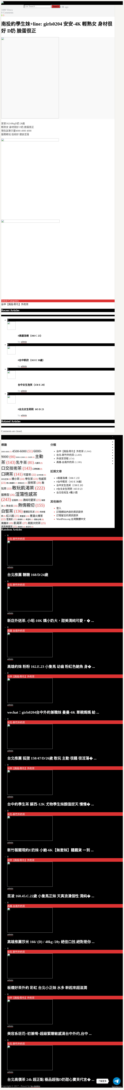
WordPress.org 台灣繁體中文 (71, 519)
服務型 (8, 494)
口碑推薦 (37, 469)
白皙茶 (12, 511)
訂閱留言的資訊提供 (67, 515)
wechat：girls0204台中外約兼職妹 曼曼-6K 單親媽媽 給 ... (53, 712)
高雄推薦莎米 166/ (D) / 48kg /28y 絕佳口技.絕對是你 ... (51, 942)
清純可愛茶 (32, 499)
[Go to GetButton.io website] (117, 1087)
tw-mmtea (35, 1086)
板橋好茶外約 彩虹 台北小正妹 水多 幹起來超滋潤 (47, 988)
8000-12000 (21, 457)
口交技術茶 (16, 468)
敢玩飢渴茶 (28, 487)
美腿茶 (24, 516)
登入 (58, 508)
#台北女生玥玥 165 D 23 (31, 409)
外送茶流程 (62, 458)
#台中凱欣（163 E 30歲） (31, 360)
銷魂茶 (21, 519)
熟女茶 (12, 506)
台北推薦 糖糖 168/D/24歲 (27, 575)
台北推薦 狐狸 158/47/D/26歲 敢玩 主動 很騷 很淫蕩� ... (51, 758)
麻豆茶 (29, 527)
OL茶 (31, 457)
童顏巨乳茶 (31, 511)
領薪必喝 (39, 519)
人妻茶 (38, 463)
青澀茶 (29, 519)
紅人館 (12, 515)
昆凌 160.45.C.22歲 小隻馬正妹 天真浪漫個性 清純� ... (50, 896)
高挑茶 (21, 527)
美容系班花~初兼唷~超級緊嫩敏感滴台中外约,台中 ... (49, 1034)
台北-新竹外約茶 (65, 455)
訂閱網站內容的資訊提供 (69, 512)
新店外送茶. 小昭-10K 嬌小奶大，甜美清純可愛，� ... (50, 621)
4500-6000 (22, 451)
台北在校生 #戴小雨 (67, 492)
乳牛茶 (25, 462)
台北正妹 (6, 479)
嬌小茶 (18, 478)
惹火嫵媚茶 (11, 483)
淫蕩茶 (17, 500)
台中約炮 (41, 475)
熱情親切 (31, 505)
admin (24, 341)
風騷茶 (7, 523)
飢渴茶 (20, 523)
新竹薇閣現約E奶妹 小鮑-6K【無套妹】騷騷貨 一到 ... (50, 850)
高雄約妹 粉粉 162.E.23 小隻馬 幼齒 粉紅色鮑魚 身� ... (51, 667)
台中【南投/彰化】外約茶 (14, 304)
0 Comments (7, 12)
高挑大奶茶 (37, 523)
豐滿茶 (11, 519)
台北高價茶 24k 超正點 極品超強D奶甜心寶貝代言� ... (50, 1080)
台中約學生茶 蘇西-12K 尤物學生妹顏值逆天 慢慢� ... (50, 804)
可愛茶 (29, 474)
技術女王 (22, 483)
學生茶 (31, 478)
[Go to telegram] (117, 1081)
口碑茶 (12, 474)
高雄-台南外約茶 (65, 462)
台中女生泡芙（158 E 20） (32, 385)
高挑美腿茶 (9, 526)
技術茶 (34, 482)
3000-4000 (6, 452)
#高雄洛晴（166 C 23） (30, 335)
